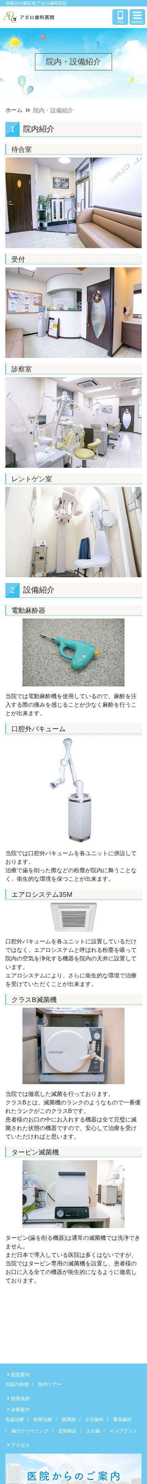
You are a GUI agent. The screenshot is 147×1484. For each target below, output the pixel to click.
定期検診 (67, 1431)
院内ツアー (49, 1384)
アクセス (20, 1445)
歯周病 (69, 1419)
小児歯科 (94, 1419)
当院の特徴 (17, 1384)
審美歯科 (122, 1419)
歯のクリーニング (30, 1431)
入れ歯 (93, 1431)
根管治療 (43, 1419)
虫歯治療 (14, 1419)
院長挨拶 (20, 1398)
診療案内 (20, 1409)
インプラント (123, 1431)
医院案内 (20, 1374)
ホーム (13, 110)
